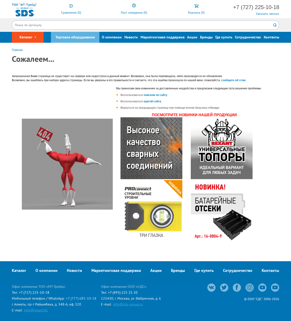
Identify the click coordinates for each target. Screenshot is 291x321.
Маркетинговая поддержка (162, 37)
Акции (192, 37)
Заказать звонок (267, 14)
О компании (112, 37)
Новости (131, 37)
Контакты (271, 37)
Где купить (223, 37)
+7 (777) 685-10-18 (81, 298)
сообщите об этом (233, 80)
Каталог (19, 270)
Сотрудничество (248, 37)
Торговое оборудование (75, 37)
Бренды (206, 37)
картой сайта (152, 101)
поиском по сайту (155, 95)
